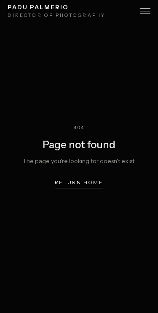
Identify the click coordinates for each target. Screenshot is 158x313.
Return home (79, 182)
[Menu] (145, 11)
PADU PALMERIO (38, 7)
